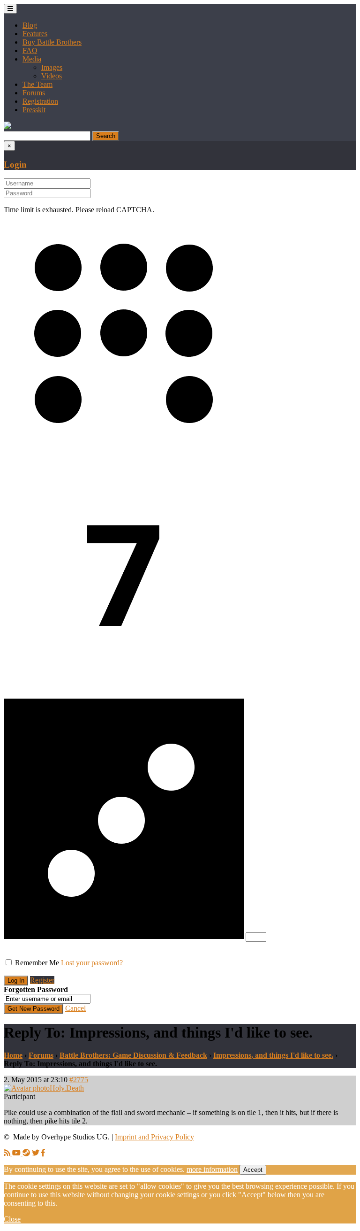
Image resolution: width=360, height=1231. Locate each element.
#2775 (78, 1080)
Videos (51, 76)
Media (31, 59)
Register (42, 980)
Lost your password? (92, 963)
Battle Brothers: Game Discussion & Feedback (133, 1055)
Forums (33, 93)
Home (13, 1055)
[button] (7, 127)
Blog (29, 25)
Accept (252, 1169)
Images (51, 67)
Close (12, 1219)
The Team (37, 84)
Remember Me (37, 963)
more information (212, 1169)
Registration (40, 101)
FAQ (30, 50)
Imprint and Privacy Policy (154, 1137)
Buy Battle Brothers (52, 42)
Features (34, 34)
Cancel (75, 1008)
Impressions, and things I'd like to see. (273, 1055)
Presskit (33, 110)
